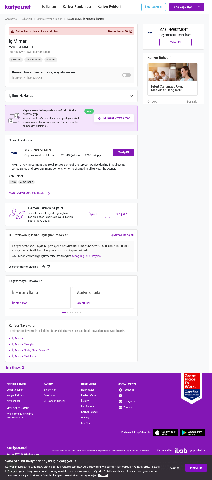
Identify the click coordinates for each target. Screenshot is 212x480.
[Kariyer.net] (23, 448)
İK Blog (85, 417)
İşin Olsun (86, 423)
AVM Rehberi (14, 400)
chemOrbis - (71, 450)
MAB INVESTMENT (21, 47)
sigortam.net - (133, 450)
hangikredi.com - (104, 450)
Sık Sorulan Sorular (54, 400)
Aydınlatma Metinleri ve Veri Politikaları (20, 415)
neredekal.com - (119, 450)
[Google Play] (192, 432)
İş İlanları (49, 6)
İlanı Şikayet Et (14, 367)
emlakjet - (91, 450)
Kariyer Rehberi (89, 412)
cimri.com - (82, 450)
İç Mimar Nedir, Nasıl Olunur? (30, 350)
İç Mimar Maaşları (122, 235)
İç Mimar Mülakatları (25, 356)
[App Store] (165, 432)
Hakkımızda (88, 389)
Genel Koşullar (15, 389)
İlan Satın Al (88, 406)
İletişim (85, 400)
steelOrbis (144, 450)
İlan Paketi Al (153, 7)
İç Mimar (17, 338)
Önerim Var (50, 395)
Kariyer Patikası (15, 395)
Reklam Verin (88, 395)
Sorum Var (50, 389)
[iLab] (181, 450)
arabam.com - (58, 450)
